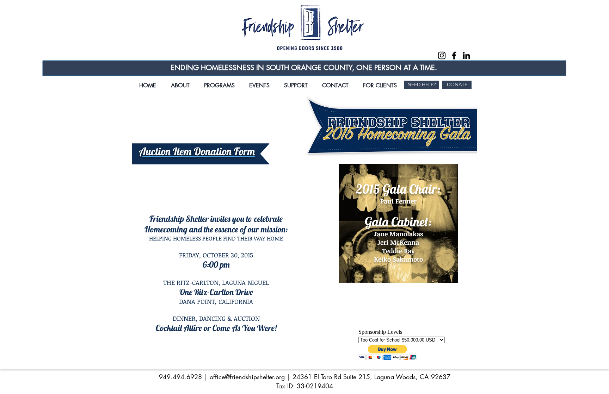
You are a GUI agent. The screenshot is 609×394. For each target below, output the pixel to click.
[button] (259, 82)
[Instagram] (442, 55)
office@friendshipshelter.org (247, 377)
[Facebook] (454, 55)
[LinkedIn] (466, 55)
